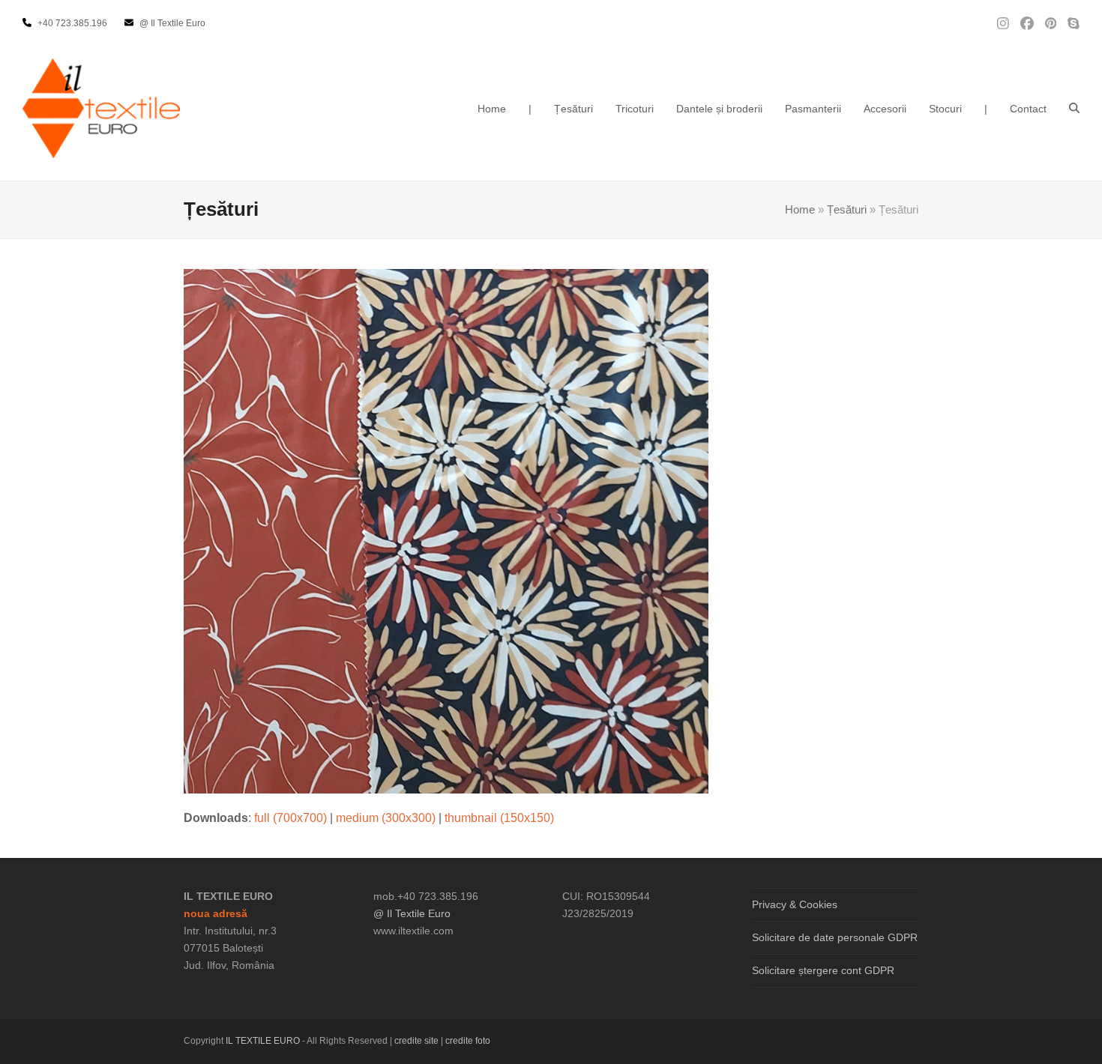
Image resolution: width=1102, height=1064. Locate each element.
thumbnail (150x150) (499, 817)
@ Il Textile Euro (412, 913)
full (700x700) (290, 817)
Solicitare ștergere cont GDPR (823, 970)
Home (800, 210)
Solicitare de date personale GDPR (835, 937)
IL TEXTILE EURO (264, 1041)
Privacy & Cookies (794, 904)
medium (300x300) (386, 817)
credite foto (467, 1041)
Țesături (847, 210)
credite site (416, 1041)
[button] (1074, 108)
